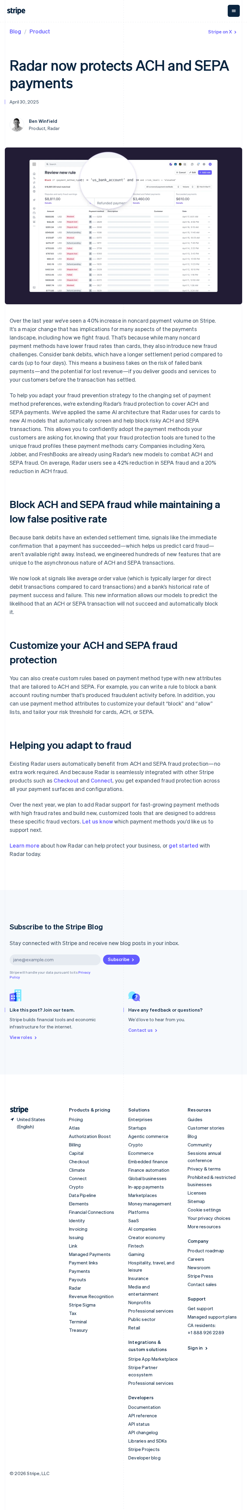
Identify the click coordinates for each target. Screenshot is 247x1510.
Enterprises (140, 1119)
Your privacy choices (209, 1218)
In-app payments (146, 1187)
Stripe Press (200, 1276)
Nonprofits (139, 1302)
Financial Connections (91, 1212)
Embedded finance (148, 1161)
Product (40, 31)
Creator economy (146, 1237)
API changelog (143, 1432)
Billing (75, 1145)
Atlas (74, 1128)
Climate (77, 1170)
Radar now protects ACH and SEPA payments (120, 73)
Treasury (78, 1330)
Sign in (195, 1348)
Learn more (24, 845)
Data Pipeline (82, 1195)
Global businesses (147, 1178)
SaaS (133, 1220)
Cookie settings (204, 1210)
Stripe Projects (144, 1449)
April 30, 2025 (24, 102)
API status (139, 1424)
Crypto (76, 1187)
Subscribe (119, 959)
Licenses (197, 1193)
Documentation (144, 1407)
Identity (77, 1220)
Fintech (136, 1246)
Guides (195, 1119)
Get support (200, 1308)
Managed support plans (212, 1317)
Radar (75, 1288)
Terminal (78, 1322)
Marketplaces (142, 1195)
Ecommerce (141, 1153)
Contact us (140, 1030)
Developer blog (144, 1458)
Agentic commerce (148, 1136)
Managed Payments (90, 1254)
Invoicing (78, 1229)
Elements (79, 1204)
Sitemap (196, 1201)
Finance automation (149, 1170)
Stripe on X (220, 32)
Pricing (76, 1119)
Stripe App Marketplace (153, 1359)
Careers (196, 1259)
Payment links (83, 1263)
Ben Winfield (43, 121)
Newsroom (199, 1267)
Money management (149, 1204)
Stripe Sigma (82, 1305)
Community (200, 1145)
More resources (204, 1226)
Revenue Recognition (91, 1296)
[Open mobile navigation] (234, 11)
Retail (134, 1328)
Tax (73, 1313)
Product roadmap (206, 1251)
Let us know (97, 821)
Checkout (66, 780)
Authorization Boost (90, 1136)
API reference (142, 1415)
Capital (76, 1153)
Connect (101, 780)
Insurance (138, 1278)
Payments (79, 1271)
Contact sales (202, 1284)
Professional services (151, 1311)
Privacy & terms (204, 1169)
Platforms (138, 1212)
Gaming (136, 1254)
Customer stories (206, 1128)
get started (183, 845)
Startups (137, 1128)
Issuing (76, 1237)
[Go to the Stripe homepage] (16, 1110)
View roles (21, 1037)
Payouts (77, 1279)
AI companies (142, 1229)
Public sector (142, 1319)
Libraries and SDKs (147, 1441)
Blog (15, 31)
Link (73, 1246)
